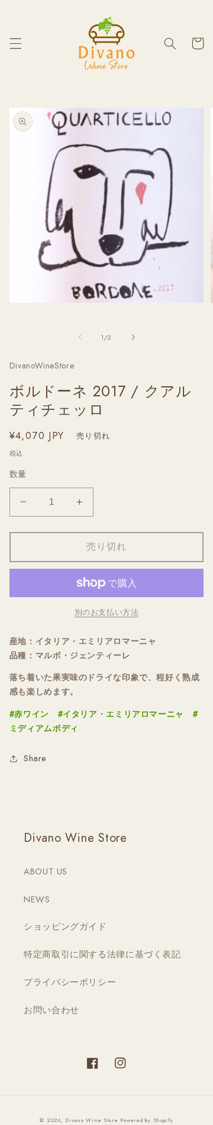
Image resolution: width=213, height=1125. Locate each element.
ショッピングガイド (65, 926)
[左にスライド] (80, 337)
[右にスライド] (133, 337)
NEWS (37, 899)
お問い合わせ (51, 1010)
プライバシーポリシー (70, 982)
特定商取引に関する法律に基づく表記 (102, 954)
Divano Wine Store (91, 1120)
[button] (15, 43)
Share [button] (35, 758)
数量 (18, 474)
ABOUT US (45, 871)
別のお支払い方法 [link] (106, 612)
